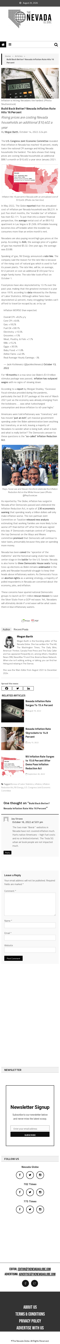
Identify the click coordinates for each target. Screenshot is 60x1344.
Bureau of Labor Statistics (22, 784)
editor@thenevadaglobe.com (34, 1269)
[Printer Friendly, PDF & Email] (30, 621)
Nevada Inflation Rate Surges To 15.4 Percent (39, 703)
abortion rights (12, 578)
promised (18, 538)
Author (6, 629)
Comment (10, 891)
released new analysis (37, 519)
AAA (24, 242)
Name (8, 921)
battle (25, 559)
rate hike (48, 256)
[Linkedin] (28, 688)
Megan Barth (11, 132)
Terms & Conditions (30, 1314)
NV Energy (18, 787)
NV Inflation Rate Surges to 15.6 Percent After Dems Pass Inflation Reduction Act (40, 762)
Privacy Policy (30, 1321)
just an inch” (20, 418)
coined (23, 552)
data (29, 292)
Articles (18, 56)
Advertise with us (30, 1328)
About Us (30, 1307)
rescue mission (42, 596)
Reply (7, 852)
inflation (38, 784)
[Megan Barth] (9, 642)
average (23, 220)
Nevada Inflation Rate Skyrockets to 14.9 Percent (38, 733)
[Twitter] (17, 688)
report (20, 389)
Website (8, 945)
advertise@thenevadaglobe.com (37, 1274)
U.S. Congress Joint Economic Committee (27, 141)
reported (31, 206)
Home (8, 56)
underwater (44, 567)
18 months (11, 375)
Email (8, 933)
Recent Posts (21, 629)
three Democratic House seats (34, 563)
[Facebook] (7, 688)
